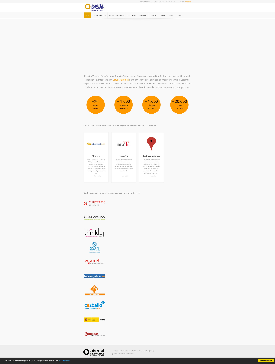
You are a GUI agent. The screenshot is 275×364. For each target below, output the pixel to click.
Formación (143, 15)
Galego (182, 1)
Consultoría (132, 15)
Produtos (153, 15)
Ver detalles (64, 360)
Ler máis (97, 176)
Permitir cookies (266, 360)
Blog (171, 15)
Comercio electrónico (116, 15)
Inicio (87, 15)
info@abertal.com (145, 1)
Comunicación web (99, 15)
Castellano (188, 1)
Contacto (179, 15)
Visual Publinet (121, 79)
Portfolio (163, 15)
